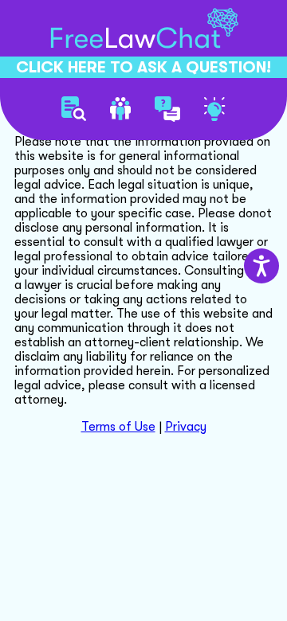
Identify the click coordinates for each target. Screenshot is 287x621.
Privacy (185, 427)
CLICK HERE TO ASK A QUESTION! (143, 67)
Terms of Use (118, 427)
